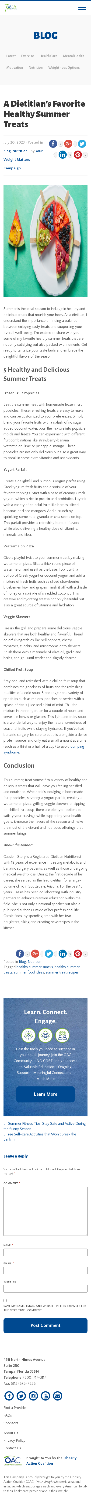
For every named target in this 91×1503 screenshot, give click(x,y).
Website (10, 1281)
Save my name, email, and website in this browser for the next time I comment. (45, 1308)
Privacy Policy (14, 1440)
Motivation (14, 67)
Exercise (27, 56)
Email (9, 1263)
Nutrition (36, 67)
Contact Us (12, 1448)
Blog (7, 151)
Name (9, 1245)
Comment (12, 1183)
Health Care (48, 56)
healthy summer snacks (35, 967)
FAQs (8, 1415)
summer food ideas (29, 972)
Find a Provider (15, 1408)
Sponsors (11, 1423)
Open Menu (82, 10)
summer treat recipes (62, 972)
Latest (11, 56)
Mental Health (73, 56)
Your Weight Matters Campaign (23, 159)
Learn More (45, 1094)
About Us (11, 1433)
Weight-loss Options (64, 67)
